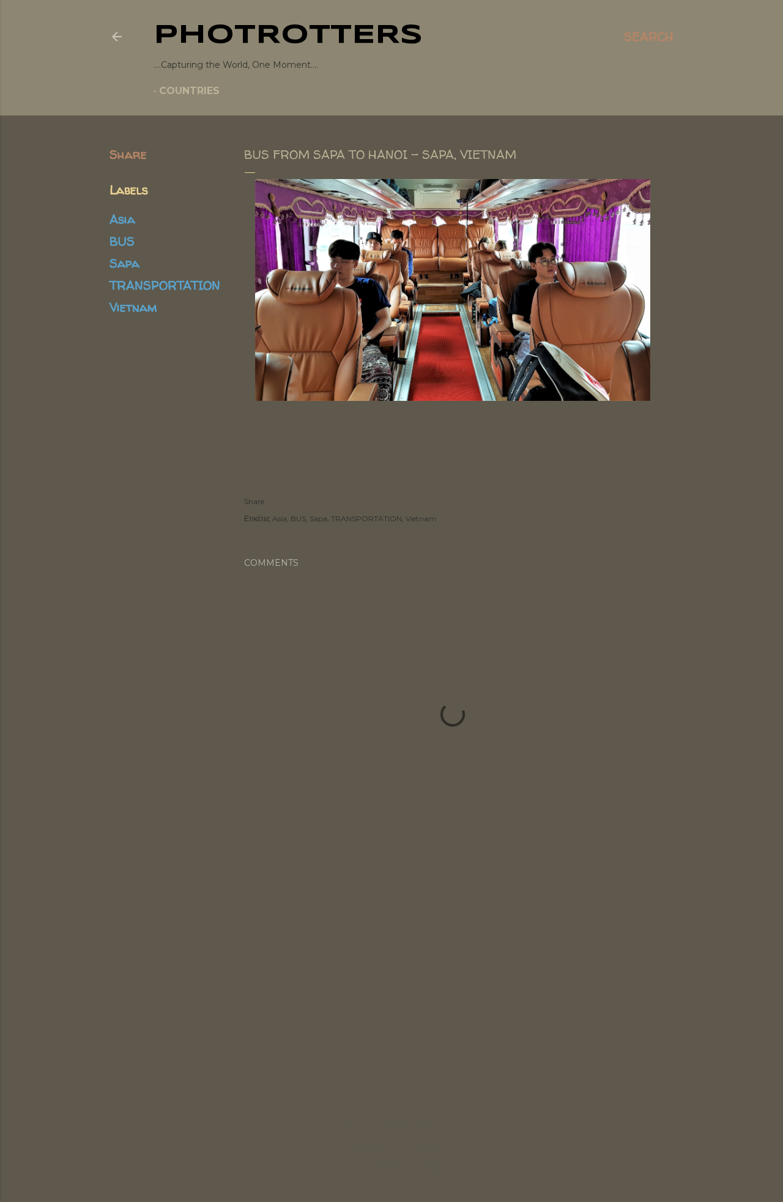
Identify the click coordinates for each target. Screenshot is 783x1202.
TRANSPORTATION (164, 285)
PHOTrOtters (288, 35)
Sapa (124, 263)
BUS (122, 241)
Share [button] (128, 154)
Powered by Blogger (401, 1123)
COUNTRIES (189, 91)
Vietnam (133, 307)
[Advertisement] (391, 969)
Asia (122, 219)
